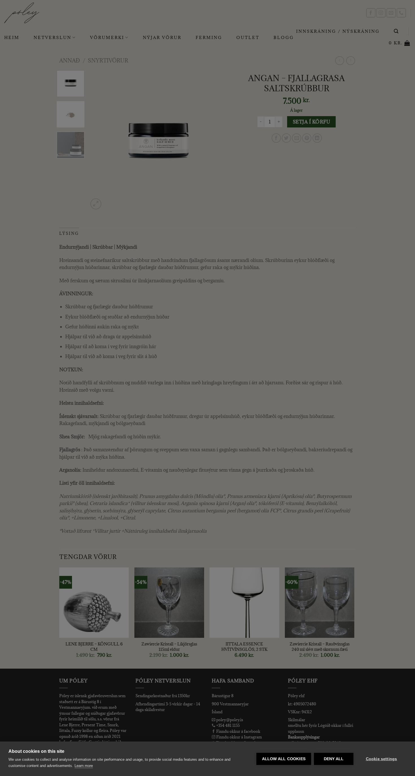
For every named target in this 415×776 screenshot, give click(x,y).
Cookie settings (381, 759)
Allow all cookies (283, 759)
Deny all (334, 759)
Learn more (84, 766)
